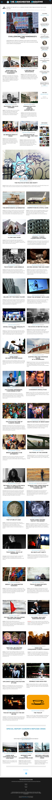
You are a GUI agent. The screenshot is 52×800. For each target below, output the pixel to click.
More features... (26, 769)
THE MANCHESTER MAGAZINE (25, 797)
